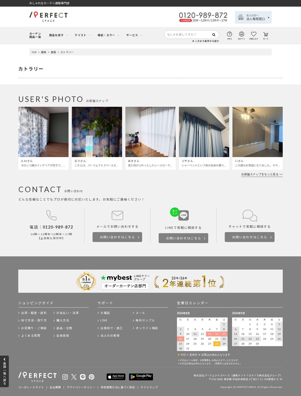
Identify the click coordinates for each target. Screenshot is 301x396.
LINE (104, 320)
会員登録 (62, 335)
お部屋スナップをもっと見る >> (262, 174)
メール (140, 313)
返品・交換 (64, 328)
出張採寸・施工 (111, 328)
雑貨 (43, 52)
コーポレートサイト (31, 387)
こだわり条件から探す (206, 41)
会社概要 (55, 387)
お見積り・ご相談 (34, 328)
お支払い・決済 (67, 313)
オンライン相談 (147, 328)
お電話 (105, 313)
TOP (34, 52)
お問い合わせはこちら (117, 237)
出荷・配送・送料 (34, 313)
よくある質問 (30, 335)
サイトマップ (149, 387)
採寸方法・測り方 (34, 320)
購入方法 (62, 320)
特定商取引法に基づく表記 (118, 387)
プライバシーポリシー (81, 387)
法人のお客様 (110, 335)
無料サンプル (145, 320)
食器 (53, 52)
